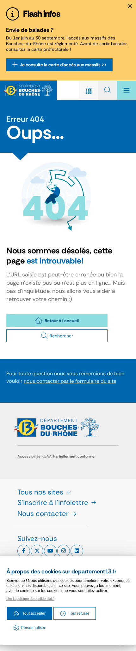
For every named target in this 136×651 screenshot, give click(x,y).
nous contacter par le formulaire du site (70, 381)
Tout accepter (34, 613)
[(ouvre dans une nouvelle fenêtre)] (23, 551)
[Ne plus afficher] (129, 6)
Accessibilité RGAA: (56, 456)
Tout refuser (79, 613)
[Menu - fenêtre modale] (126, 90)
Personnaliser (33, 627)
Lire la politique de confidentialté (30, 599)
